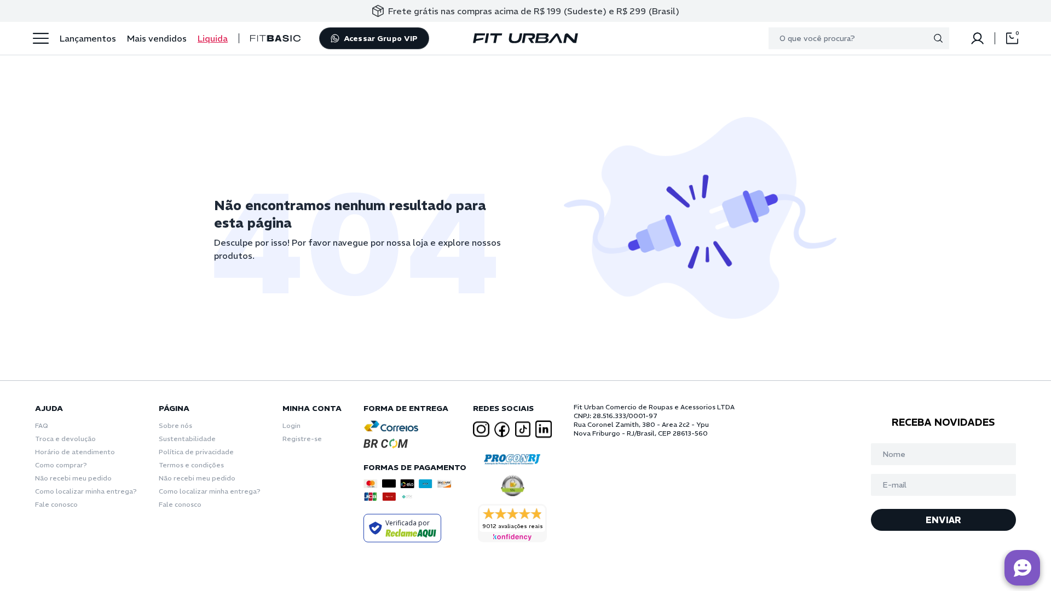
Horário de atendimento (75, 452)
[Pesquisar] (938, 38)
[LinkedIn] (543, 429)
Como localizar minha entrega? (86, 491)
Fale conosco (56, 504)
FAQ (41, 425)
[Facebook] (502, 429)
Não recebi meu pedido (73, 478)
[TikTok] (523, 429)
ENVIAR (943, 519)
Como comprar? (61, 465)
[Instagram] (481, 429)
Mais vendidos (157, 38)
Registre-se (302, 438)
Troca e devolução (65, 438)
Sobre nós (175, 425)
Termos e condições (191, 465)
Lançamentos (88, 38)
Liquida (213, 38)
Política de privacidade (196, 452)
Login (291, 425)
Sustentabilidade (187, 438)
